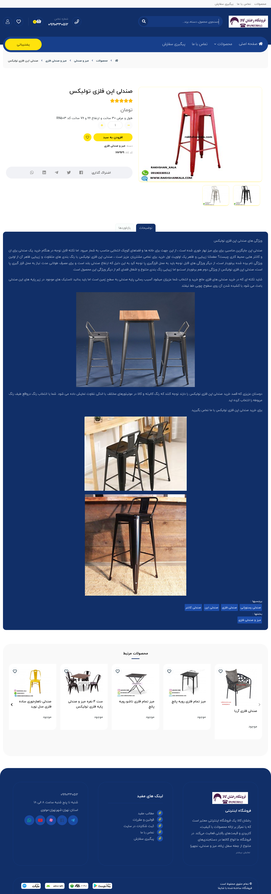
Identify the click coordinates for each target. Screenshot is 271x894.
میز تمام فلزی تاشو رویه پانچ (136, 704)
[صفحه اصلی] (116, 60)
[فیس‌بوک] (81, 172)
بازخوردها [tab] (125, 227)
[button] (259, 704)
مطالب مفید (146, 813)
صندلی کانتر (193, 607)
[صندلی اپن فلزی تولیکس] (220, 798)
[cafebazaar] (78, 886)
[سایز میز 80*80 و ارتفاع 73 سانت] (84, 683)
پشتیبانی (23, 44)
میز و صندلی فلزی (55, 60)
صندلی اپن (211, 607)
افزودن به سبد (113, 137)
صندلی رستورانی (251, 607)
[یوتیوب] (40, 820)
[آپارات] (51, 820)
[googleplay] (102, 886)
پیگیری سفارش (173, 44)
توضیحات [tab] (145, 227)
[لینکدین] (44, 172)
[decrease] (129, 125)
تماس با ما (200, 44)
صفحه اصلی (248, 44)
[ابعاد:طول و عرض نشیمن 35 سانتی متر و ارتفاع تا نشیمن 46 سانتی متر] (32, 683)
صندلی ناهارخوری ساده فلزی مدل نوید (35, 704)
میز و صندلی (81, 60)
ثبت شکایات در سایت (139, 826)
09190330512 (69, 794)
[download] (55, 886)
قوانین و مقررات (143, 819)
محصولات (224, 44)
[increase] (102, 125)
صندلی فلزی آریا (245, 711)
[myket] (31, 886)
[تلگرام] (56, 172)
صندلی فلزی (229, 607)
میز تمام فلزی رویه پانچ (189, 701)
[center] (143, 21)
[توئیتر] (69, 172)
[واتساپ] (32, 172)
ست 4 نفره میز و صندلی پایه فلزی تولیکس (85, 704)
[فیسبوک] (62, 820)
